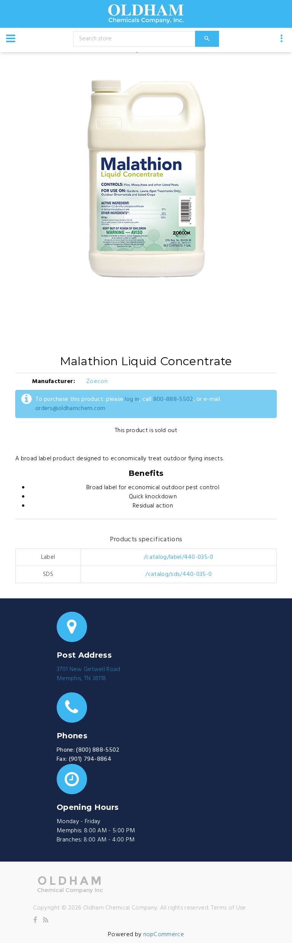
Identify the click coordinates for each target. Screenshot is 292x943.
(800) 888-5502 (97, 750)
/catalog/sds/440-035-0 (178, 574)
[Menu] (11, 38)
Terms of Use (228, 908)
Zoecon (97, 381)
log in (132, 399)
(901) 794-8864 (90, 759)
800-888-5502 (173, 399)
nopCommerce (163, 935)
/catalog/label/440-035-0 (179, 557)
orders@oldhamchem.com (70, 408)
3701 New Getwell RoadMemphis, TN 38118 (89, 674)
